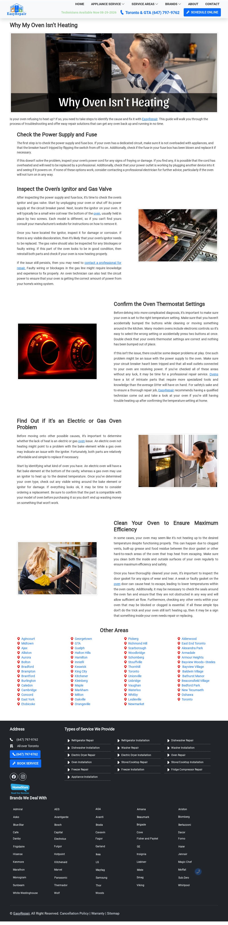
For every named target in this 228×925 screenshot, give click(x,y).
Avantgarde (61, 817)
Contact (212, 4)
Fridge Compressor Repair (186, 769)
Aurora (26, 657)
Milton (79, 694)
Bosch (58, 824)
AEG (56, 809)
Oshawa (187, 694)
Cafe (15, 832)
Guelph (80, 648)
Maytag (100, 869)
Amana (141, 809)
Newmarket (136, 704)
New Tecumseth (193, 690)
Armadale (188, 652)
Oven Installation (81, 762)
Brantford (28, 676)
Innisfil (79, 662)
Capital (58, 832)
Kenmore (18, 861)
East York (28, 699)
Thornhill (134, 666)
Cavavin (100, 832)
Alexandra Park (192, 648)
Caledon (27, 685)
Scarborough (137, 648)
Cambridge (29, 690)
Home (79, 4)
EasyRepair (149, 119)
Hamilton (81, 657)
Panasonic (60, 877)
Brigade (141, 824)
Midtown (27, 643)
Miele (140, 869)
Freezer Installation (132, 769)
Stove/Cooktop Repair (134, 762)
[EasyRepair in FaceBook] (14, 777)
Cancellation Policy (74, 913)
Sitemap (113, 913)
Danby (17, 838)
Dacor (181, 832)
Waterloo (134, 690)
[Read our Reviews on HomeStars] (20, 787)
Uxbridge (134, 680)
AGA (98, 809)
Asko (16, 817)
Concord (27, 694)
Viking (140, 885)
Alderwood (189, 639)
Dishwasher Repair (182, 740)
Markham (81, 690)
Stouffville (135, 662)
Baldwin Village (192, 671)
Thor (98, 885)
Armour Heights (193, 657)
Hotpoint (59, 854)
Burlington (28, 680)
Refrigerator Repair (82, 740)
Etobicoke (28, 704)
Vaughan (134, 685)
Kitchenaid (60, 862)
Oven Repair (178, 755)
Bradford (27, 666)
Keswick (80, 666)
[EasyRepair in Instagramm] (22, 777)
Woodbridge (136, 652)
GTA (78, 643)
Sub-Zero (183, 877)
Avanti (100, 817)
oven (97, 213)
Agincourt (28, 639)
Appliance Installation (84, 776)
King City (81, 671)
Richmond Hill (137, 643)
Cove (140, 832)
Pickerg (133, 639)
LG (97, 862)
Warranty (97, 913)
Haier (181, 846)
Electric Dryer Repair (83, 755)
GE (138, 846)
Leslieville (134, 699)
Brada (99, 824)
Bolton (26, 662)
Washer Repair (130, 747)
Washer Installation (183, 747)
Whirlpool (184, 885)
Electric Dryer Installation (136, 755)
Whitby (133, 694)
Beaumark (143, 817)
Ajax (24, 648)
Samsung (101, 877)
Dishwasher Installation (85, 747)
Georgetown (83, 639)
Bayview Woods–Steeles (198, 662)
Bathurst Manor (193, 676)
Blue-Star (18, 824)
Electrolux (60, 838)
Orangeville (82, 704)
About (193, 4)
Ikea (98, 854)
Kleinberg (81, 680)
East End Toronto (194, 643)
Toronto (133, 671)
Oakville (80, 699)
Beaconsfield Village (195, 680)
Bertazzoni (184, 824)
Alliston (26, 652)
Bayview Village (193, 666)
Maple (79, 685)
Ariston (182, 809)
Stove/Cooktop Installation (187, 762)
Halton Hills (83, 652)
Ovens (214, 374)
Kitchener (81, 676)
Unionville (134, 676)
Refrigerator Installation (135, 740)
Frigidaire (18, 846)
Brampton (28, 671)
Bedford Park (191, 685)
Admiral (18, 809)
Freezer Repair (79, 769)
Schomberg (136, 657)
